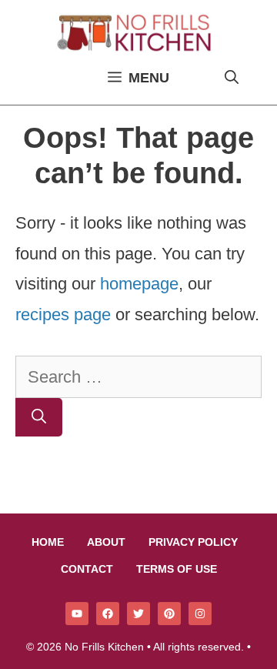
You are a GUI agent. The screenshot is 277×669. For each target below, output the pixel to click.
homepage (139, 283)
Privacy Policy (193, 542)
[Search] (38, 417)
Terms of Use (176, 569)
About (106, 542)
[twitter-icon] (138, 613)
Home (48, 542)
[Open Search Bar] (231, 78)
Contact (87, 569)
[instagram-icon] (200, 613)
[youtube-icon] (76, 613)
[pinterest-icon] (169, 613)
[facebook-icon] (107, 613)
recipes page (63, 314)
